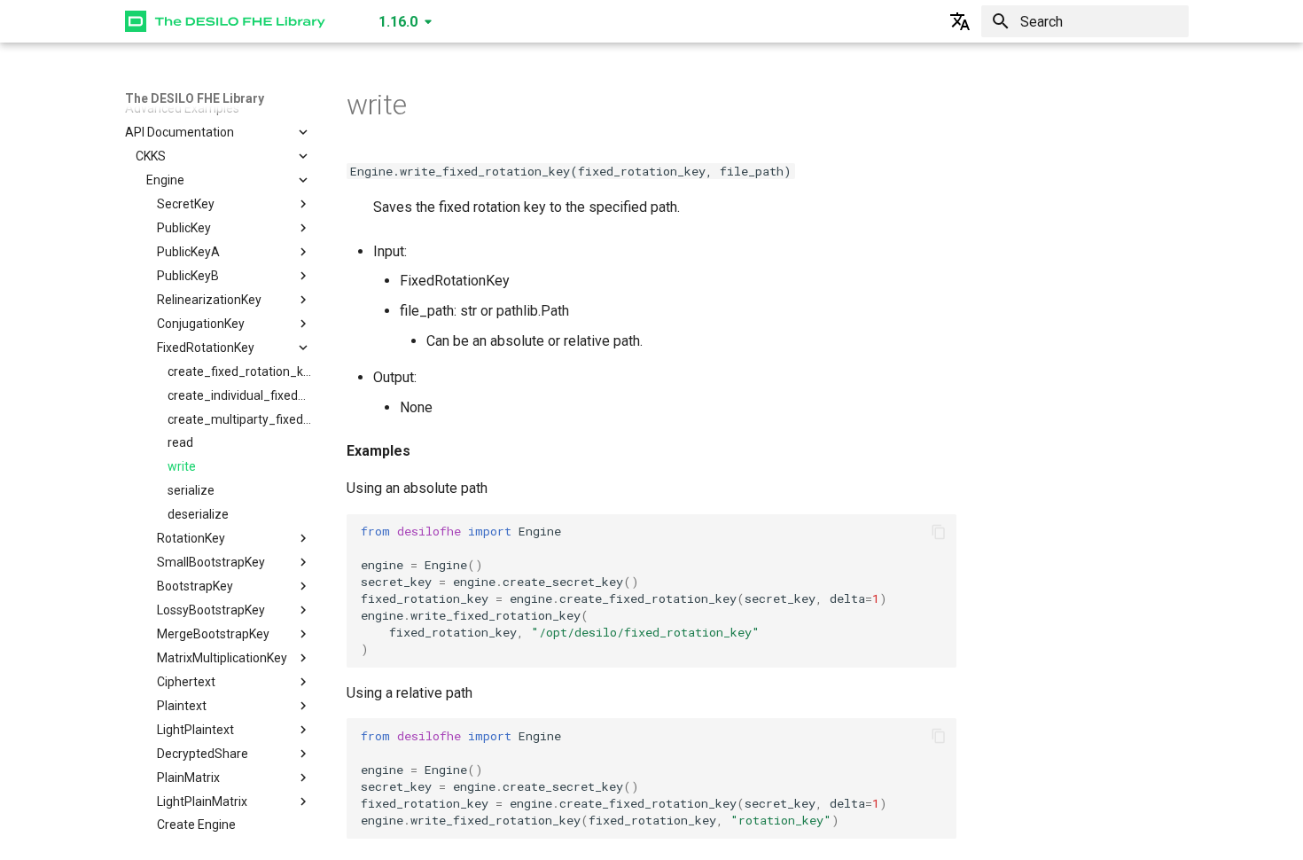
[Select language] (960, 21)
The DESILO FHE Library (194, 98)
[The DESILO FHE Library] (225, 21)
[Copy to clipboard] (938, 532)
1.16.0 (397, 21)
